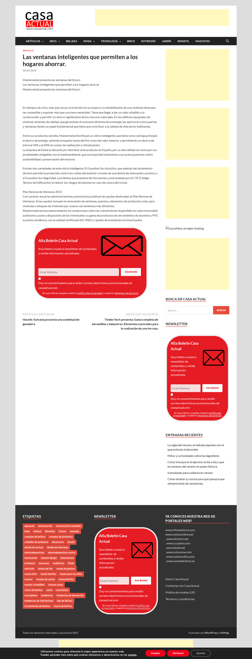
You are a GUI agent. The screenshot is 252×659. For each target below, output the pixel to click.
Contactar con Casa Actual (182, 585)
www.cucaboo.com (178, 543)
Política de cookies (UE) (180, 592)
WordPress (211, 632)
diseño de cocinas (34, 547)
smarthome (62, 589)
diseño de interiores (57, 547)
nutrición (29, 568)
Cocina (62, 531)
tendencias (47, 595)
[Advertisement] (162, 17)
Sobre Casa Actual (177, 579)
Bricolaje (28, 50)
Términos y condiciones (180, 599)
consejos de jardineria (61, 536)
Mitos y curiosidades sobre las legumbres (193, 455)
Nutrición (148, 41)
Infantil (183, 41)
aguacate (29, 525)
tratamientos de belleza (37, 606)
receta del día (45, 568)
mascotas (44, 563)
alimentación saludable (68, 525)
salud (49, 589)
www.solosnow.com (179, 552)
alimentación (45, 525)
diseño (71, 541)
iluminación (31, 557)
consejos (74, 531)
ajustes (132, 655)
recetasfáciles (66, 579)
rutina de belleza (33, 589)
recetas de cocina (45, 579)
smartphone (31, 595)
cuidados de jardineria (36, 541)
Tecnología (109, 41)
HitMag (224, 632)
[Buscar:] (197, 310)
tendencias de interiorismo (39, 600)
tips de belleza (65, 600)
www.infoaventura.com (180, 530)
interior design (49, 557)
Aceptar (155, 653)
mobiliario (58, 563)
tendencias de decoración (70, 595)
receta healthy (48, 573)
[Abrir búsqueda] (227, 41)
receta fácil (31, 573)
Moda (87, 41)
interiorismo (67, 557)
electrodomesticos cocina (61, 552)
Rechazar (178, 653)
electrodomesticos (34, 552)
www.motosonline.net (179, 534)
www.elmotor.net (177, 538)
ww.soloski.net (175, 547)
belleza (37, 531)
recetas (28, 579)
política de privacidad (89, 293)
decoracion (58, 541)
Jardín (166, 41)
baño (27, 531)
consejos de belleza (35, 536)
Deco (53, 41)
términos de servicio (126, 293)
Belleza (71, 41)
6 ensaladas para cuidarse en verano (190, 472)
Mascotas (203, 41)
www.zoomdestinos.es (180, 561)
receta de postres (65, 568)
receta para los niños (71, 573)
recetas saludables (34, 584)
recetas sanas (55, 584)
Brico (131, 41)
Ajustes (200, 653)
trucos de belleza (63, 606)
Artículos (33, 41)
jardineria (30, 563)
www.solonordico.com (180, 556)
